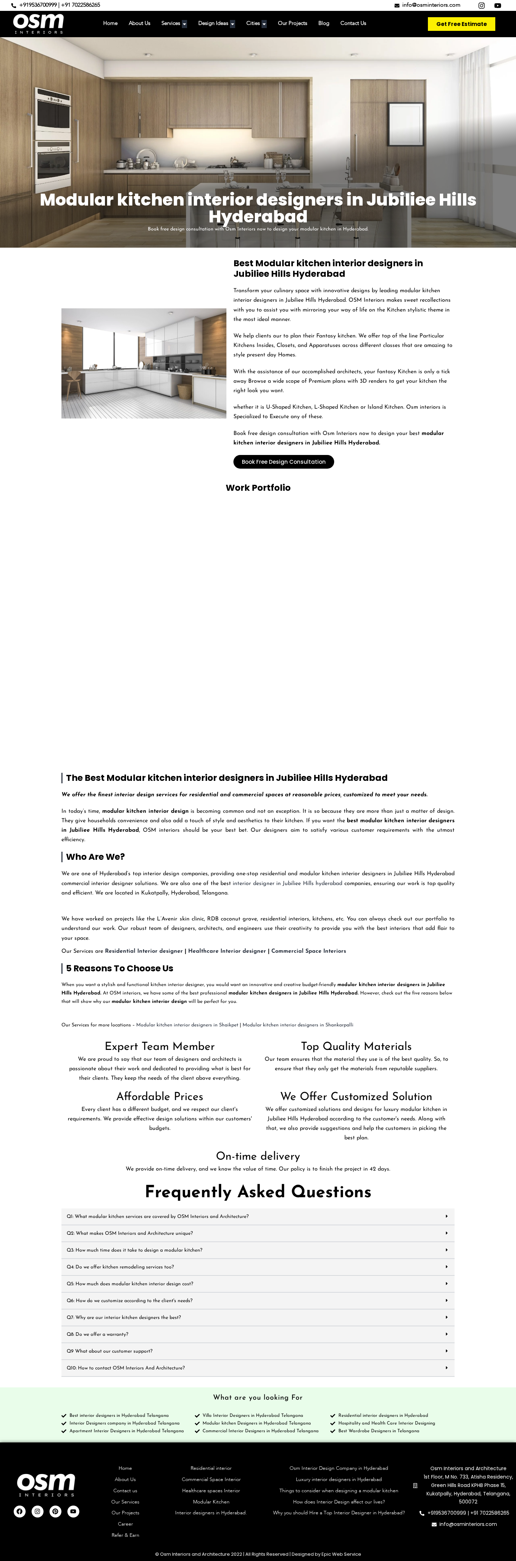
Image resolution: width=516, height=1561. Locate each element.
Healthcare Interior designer (227, 951)
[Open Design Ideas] (232, 24)
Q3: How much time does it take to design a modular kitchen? (134, 1250)
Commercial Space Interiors (308, 951)
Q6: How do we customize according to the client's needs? (129, 1301)
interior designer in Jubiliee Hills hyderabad (287, 883)
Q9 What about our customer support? (109, 1351)
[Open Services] (184, 24)
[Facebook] (20, 1512)
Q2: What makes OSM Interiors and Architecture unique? (130, 1233)
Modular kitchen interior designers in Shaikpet (187, 1025)
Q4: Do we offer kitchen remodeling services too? (120, 1267)
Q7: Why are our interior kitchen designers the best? (124, 1317)
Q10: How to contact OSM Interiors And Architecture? (126, 1368)
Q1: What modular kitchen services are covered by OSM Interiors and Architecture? (158, 1216)
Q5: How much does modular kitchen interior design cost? (130, 1284)
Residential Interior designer (144, 951)
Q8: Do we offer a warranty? (97, 1334)
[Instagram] (38, 1512)
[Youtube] (73, 1512)
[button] (258, 1216)
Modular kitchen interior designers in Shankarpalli (298, 1025)
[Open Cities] (264, 24)
